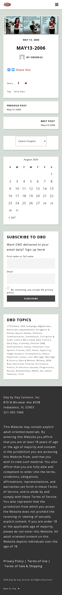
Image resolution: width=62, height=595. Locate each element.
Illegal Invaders (15, 353)
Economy (24, 343)
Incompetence (33, 353)
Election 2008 (38, 343)
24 (17, 203)
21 (45, 196)
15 (52, 188)
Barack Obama (23, 333)
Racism (10, 370)
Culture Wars (21, 339)
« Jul (12, 217)
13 (38, 188)
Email (10, 271)
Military (41, 360)
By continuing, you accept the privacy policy (30, 291)
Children (37, 333)
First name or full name (20, 256)
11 (24, 188)
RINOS (35, 370)
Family (27, 346)
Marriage (39, 357)
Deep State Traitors (40, 339)
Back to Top (9, 588)
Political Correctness (36, 364)
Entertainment (15, 346)
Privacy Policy (13, 561)
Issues (23, 357)
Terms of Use (37, 561)
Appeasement (27, 329)
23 (10, 203)
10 (17, 188)
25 (24, 203)
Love (30, 357)
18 (24, 196)
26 (31, 203)
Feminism (38, 346)
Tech (21, 374)
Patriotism (18, 364)
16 (10, 196)
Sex (42, 370)
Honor (35, 350)
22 (52, 196)
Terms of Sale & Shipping (23, 566)
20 (38, 196)
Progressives (46, 367)
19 (31, 196)
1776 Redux (13, 326)
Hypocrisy (45, 350)
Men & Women (27, 360)
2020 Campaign (29, 326)
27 (38, 203)
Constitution (32, 336)
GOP (28, 350)
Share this (23, 69)
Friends (20, 350)
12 (31, 188)
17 (17, 196)
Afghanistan (44, 326)
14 (45, 188)
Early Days (19, 91)
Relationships (23, 370)
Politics (11, 367)
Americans (12, 329)
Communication (15, 336)
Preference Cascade (27, 367)
